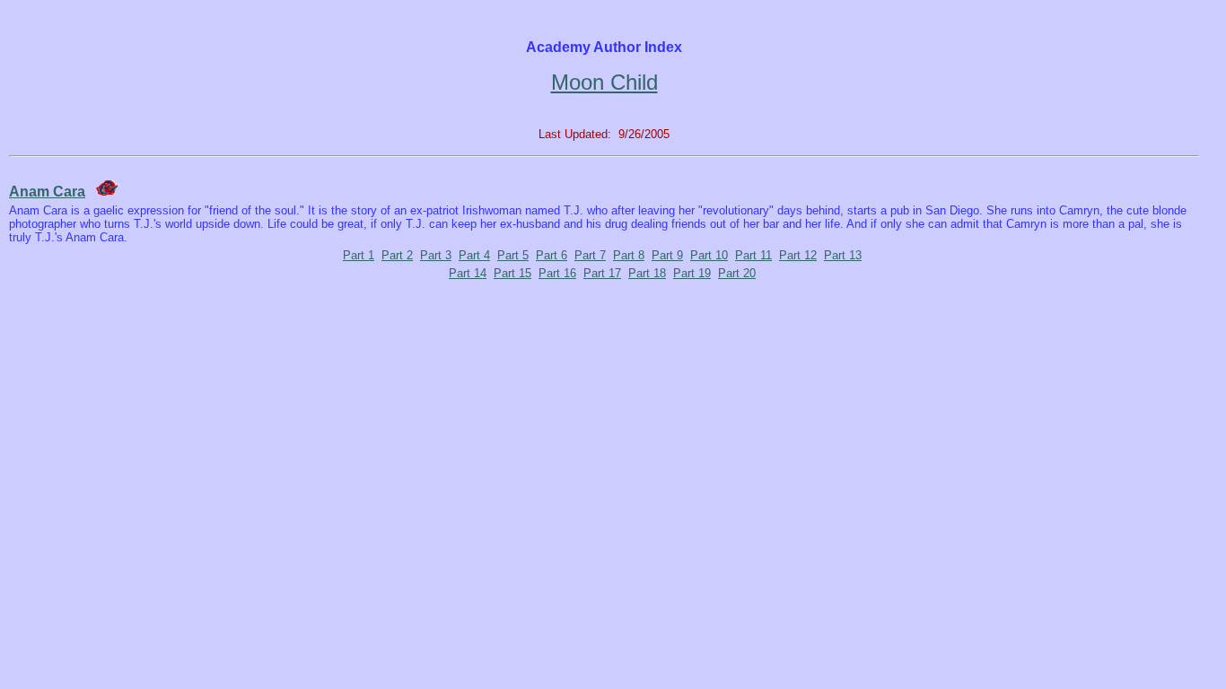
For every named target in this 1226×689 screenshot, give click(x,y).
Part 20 (737, 273)
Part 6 (551, 255)
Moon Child (604, 82)
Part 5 (513, 255)
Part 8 (628, 255)
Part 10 (709, 255)
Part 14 (467, 273)
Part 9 (667, 255)
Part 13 (843, 255)
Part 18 (647, 273)
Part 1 (358, 255)
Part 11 (753, 255)
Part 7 (590, 255)
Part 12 (798, 255)
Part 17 (602, 273)
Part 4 (474, 255)
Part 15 (512, 273)
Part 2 (397, 255)
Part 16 (557, 273)
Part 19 (692, 273)
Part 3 (435, 255)
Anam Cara (47, 191)
